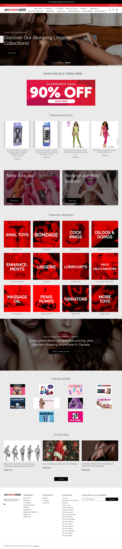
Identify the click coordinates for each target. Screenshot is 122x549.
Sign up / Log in (114, 5)
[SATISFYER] (46, 416)
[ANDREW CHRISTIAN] (17, 389)
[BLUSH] (46, 389)
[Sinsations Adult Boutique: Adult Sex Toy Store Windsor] (15, 9)
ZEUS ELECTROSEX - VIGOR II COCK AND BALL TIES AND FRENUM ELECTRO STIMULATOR (17, 153)
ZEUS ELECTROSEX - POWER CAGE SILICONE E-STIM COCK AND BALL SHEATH (46, 152)
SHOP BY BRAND (87, 11)
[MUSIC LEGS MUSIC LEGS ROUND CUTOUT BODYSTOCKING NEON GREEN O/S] (75, 134)
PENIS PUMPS (46, 314)
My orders (46, 500)
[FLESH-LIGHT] (17, 403)
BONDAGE (46, 249)
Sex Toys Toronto (67, 533)
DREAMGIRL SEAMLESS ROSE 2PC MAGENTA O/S (105, 151)
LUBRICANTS (76, 282)
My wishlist (46, 503)
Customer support (67, 512)
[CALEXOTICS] (75, 389)
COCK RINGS (59, 8)
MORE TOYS (104, 314)
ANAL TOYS (17, 249)
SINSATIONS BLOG (74, 11)
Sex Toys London (67, 524)
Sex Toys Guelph (67, 535)
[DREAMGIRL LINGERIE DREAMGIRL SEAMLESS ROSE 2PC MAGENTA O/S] (104, 134)
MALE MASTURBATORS (105, 282)
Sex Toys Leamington (68, 519)
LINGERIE (46, 282)
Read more (8, 470)
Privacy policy (66, 505)
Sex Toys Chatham (67, 521)
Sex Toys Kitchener (67, 526)
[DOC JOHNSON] (104, 389)
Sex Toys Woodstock (68, 531)
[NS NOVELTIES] (75, 403)
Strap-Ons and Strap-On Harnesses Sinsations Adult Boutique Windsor (19, 465)
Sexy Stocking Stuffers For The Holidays (60, 464)
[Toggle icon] (110, 9)
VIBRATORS (75, 314)
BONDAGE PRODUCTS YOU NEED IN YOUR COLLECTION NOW (98, 465)
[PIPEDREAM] (104, 403)
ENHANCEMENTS (17, 282)
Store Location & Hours (61, 351)
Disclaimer (65, 503)
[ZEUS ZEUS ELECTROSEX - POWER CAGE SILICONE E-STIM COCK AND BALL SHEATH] (46, 134)
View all (61, 479)
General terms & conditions (70, 500)
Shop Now (12, 53)
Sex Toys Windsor (67, 517)
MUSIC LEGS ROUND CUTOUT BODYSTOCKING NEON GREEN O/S (75, 152)
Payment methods (67, 507)
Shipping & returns (67, 510)
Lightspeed (36, 546)
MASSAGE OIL (17, 314)
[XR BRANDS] (75, 416)
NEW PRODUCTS (100, 11)
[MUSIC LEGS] (46, 403)
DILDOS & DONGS (104, 249)
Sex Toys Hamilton (67, 528)
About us (65, 498)
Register (45, 498)
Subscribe (112, 499)
